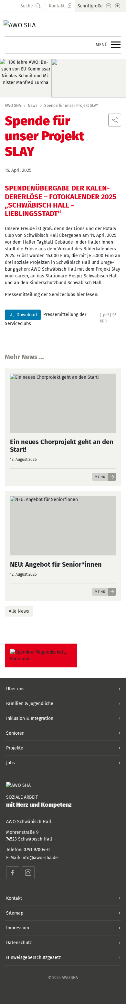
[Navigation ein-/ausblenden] (116, 45)
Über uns (15, 689)
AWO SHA (13, 105)
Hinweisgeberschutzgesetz (33, 957)
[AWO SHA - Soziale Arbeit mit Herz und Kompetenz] (49, 24)
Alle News (19, 611)
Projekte (14, 748)
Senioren (15, 733)
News (32, 105)
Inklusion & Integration (29, 718)
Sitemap (14, 913)
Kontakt (14, 898)
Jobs (10, 763)
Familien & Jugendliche (29, 703)
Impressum (17, 928)
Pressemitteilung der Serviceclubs (45, 319)
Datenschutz (19, 942)
